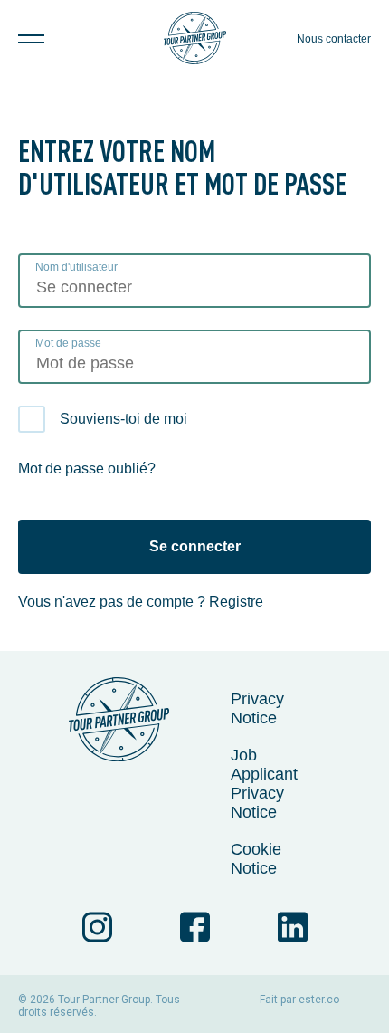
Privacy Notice (257, 708)
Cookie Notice (256, 858)
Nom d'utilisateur (76, 267)
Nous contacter (334, 39)
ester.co (319, 999)
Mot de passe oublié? (87, 468)
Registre (236, 601)
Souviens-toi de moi (123, 418)
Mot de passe (68, 343)
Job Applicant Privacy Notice (264, 783)
